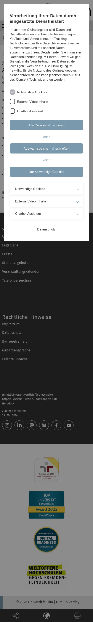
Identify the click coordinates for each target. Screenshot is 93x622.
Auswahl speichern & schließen (46, 148)
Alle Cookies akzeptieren (46, 125)
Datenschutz (46, 229)
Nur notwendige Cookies (46, 172)
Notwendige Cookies (32, 92)
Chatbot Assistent (30, 111)
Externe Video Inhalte (32, 101)
